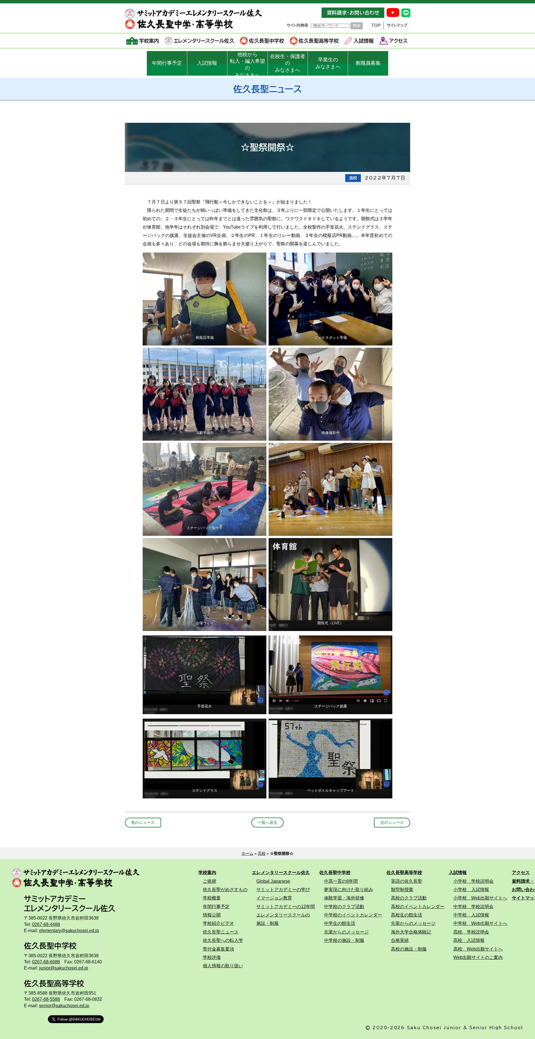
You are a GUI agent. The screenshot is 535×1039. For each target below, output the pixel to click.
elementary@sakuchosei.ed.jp (69, 930)
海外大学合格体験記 (411, 931)
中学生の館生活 (339, 923)
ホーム (247, 853)
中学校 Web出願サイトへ (480, 923)
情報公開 (212, 914)
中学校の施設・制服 (344, 940)
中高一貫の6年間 (341, 881)
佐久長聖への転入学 (223, 940)
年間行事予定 (167, 63)
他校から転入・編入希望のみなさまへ (247, 64)
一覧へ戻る (267, 822)
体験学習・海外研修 (344, 897)
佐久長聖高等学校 (319, 40)
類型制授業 (402, 889)
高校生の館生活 (406, 914)
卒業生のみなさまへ (328, 63)
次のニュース (392, 822)
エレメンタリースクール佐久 (204, 40)
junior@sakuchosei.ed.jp (63, 967)
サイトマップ (397, 25)
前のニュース (143, 822)
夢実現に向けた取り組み (348, 889)
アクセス (398, 40)
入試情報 (364, 40)
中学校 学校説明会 (473, 906)
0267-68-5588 (46, 999)
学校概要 (212, 897)
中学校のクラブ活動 (344, 906)
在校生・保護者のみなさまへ (287, 63)
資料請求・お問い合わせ (353, 12)
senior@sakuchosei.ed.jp (64, 1005)
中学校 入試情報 (471, 914)
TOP (376, 25)
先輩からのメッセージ (346, 931)
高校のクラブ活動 (409, 897)
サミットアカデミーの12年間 (285, 906)
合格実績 (400, 940)
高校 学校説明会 (471, 931)
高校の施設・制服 (409, 948)
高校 (262, 853)
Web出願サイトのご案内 (478, 957)
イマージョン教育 (274, 897)
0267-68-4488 (46, 924)
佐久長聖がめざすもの (225, 889)
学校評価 (212, 957)
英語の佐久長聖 (406, 881)
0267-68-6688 (46, 961)
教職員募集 (368, 63)
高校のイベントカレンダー (417, 906)
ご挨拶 (209, 881)
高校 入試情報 (469, 940)
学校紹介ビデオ (218, 923)
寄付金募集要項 (218, 948)
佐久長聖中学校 (266, 40)
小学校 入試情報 (471, 889)
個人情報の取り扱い (223, 965)
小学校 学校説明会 (473, 881)
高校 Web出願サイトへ (478, 948)
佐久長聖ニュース (221, 931)
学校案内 (149, 40)
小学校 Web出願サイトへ (480, 897)
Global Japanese (273, 881)
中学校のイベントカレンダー (353, 914)
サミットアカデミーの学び (283, 889)
